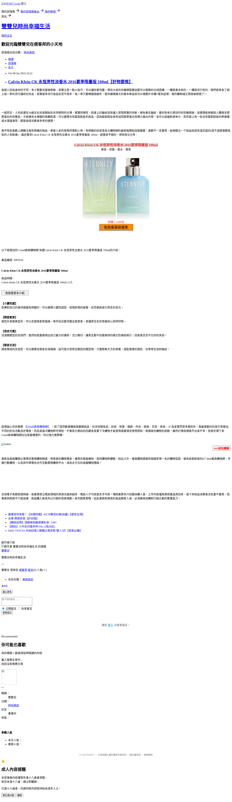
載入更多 (7, 592)
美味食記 (27, 579)
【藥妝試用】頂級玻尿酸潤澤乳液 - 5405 (32, 522)
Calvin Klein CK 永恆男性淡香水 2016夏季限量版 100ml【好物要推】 (70, 82)
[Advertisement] (87, 381)
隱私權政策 (135, 755)
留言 (30, 570)
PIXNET (90, 755)
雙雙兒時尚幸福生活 (25, 26)
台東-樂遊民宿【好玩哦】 (23, 518)
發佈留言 (7, 612)
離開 (19, 795)
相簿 (11, 59)
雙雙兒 (5, 550)
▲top (4, 585)
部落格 (12, 63)
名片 (11, 67)
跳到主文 (6, 35)
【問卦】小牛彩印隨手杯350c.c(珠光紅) (31, 526)
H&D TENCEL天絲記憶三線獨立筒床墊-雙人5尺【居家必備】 (45, 530)
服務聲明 (148, 755)
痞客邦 (23, 570)
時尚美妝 (29, 52)
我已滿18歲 (8, 795)
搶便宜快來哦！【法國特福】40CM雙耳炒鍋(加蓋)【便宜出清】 (46, 514)
